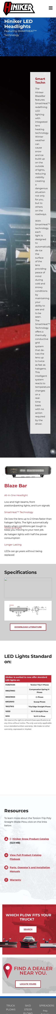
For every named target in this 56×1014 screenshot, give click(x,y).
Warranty (15, 880)
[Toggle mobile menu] (51, 8)
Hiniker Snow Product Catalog (30, 839)
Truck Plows (10, 1007)
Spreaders (45, 1005)
